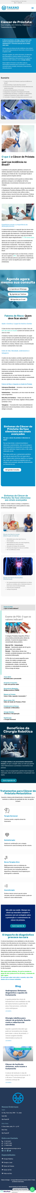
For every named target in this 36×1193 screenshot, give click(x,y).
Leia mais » (8, 1011)
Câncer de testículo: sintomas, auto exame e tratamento (16, 1066)
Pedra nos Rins (8, 1173)
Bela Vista (4, 1130)
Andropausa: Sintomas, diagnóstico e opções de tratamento (16, 993)
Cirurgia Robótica (8, 1159)
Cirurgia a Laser (8, 1162)
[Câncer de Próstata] (2, 1166)
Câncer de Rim (8, 1170)
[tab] (18, 607)
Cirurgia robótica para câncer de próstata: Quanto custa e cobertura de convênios (17, 1021)
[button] (32, 8)
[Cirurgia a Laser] (2, 1162)
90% (15, 256)
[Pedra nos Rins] (2, 1173)
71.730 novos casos (28, 237)
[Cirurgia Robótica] (2, 1159)
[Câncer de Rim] (2, 1170)
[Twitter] (21, 2)
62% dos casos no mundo (9, 330)
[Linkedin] (19, 2)
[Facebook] (15, 2)
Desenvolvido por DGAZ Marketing (18, 1186)
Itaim (3, 1116)
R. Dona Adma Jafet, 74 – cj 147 (10, 1126)
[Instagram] (17, 2)
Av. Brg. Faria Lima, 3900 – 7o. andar (12, 1113)
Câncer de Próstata (9, 1166)
